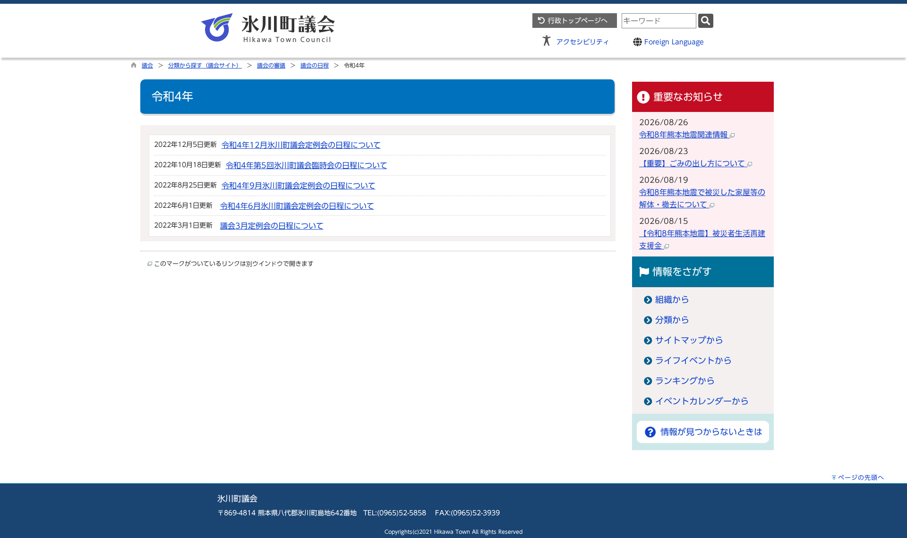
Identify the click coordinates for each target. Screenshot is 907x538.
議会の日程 (314, 65)
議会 (147, 65)
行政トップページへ (577, 20)
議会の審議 (271, 65)
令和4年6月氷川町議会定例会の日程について (297, 206)
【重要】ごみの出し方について (693, 163)
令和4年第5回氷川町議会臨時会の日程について (306, 165)
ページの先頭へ (861, 478)
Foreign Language (673, 41)
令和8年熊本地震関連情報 (684, 134)
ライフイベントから (693, 361)
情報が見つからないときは (710, 432)
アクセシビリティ (582, 41)
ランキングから (685, 381)
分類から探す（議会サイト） (205, 65)
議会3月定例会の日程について (272, 226)
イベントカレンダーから (702, 401)
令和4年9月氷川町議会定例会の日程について (299, 185)
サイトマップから (689, 340)
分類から (672, 320)
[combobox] (659, 21)
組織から (672, 300)
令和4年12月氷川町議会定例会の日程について (301, 145)
